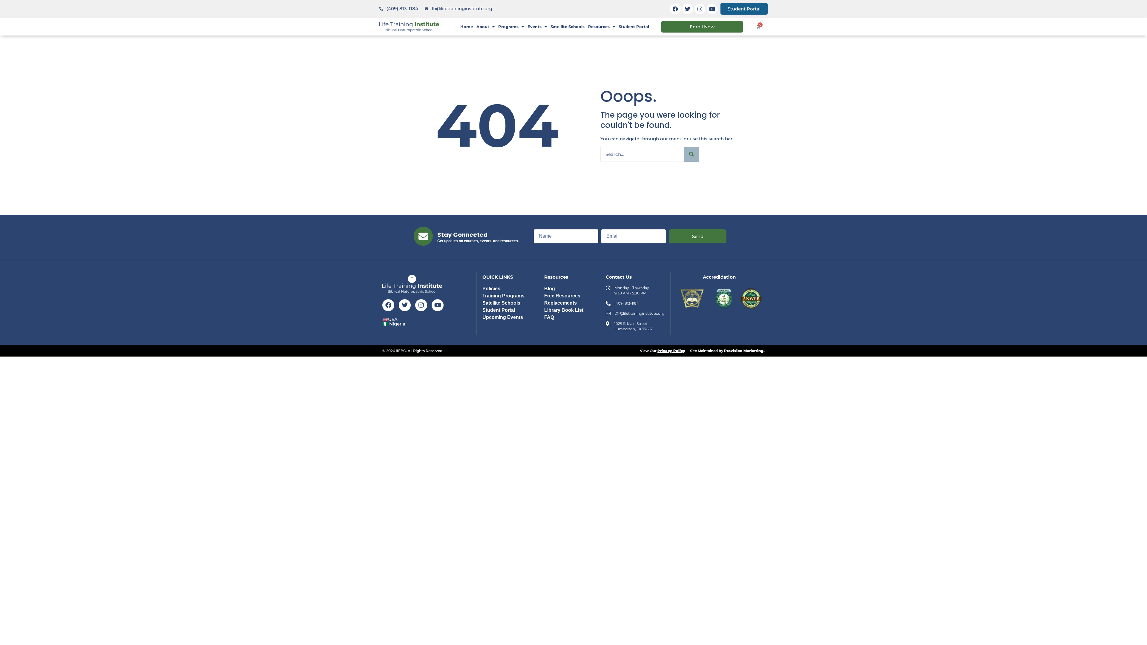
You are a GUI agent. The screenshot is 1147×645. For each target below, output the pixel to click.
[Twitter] (687, 9)
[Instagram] (699, 9)
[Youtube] (712, 9)
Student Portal (634, 26)
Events (535, 26)
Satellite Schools (568, 26)
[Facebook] (675, 9)
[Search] (691, 154)
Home (466, 26)
